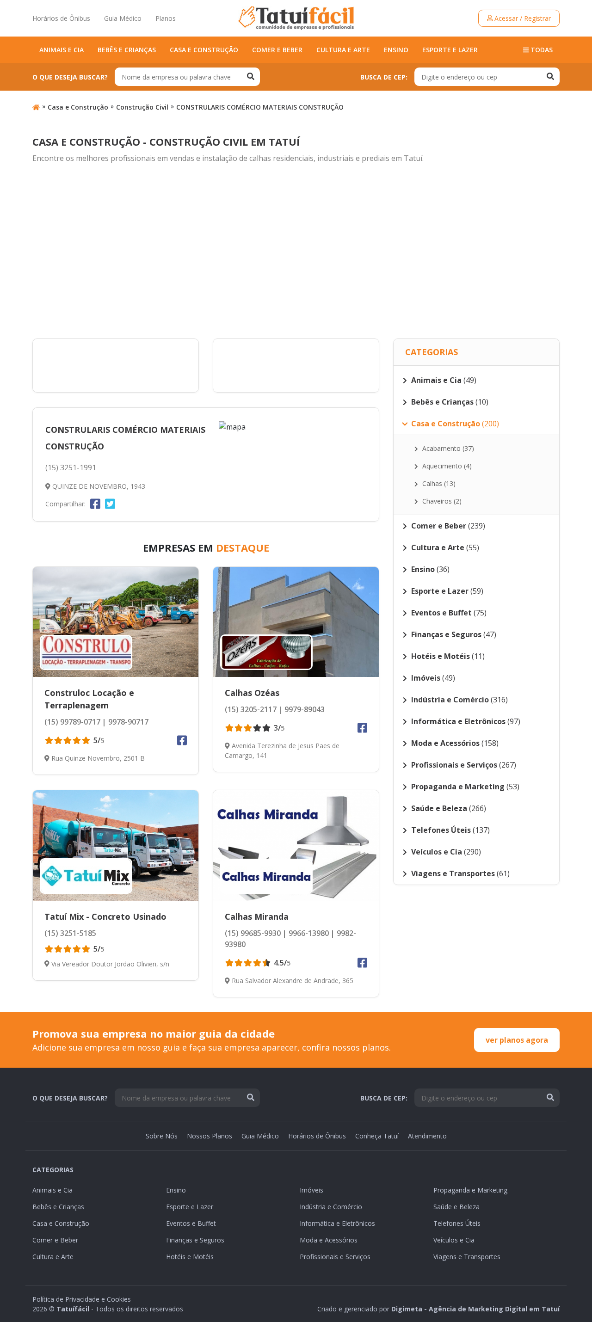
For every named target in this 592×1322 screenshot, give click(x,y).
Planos (165, 18)
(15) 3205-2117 (251, 709)
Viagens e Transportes (466, 1256)
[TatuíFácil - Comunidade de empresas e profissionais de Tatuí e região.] (296, 18)
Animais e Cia (61, 49)
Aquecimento (446, 465)
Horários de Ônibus (61, 18)
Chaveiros (441, 501)
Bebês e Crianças (127, 49)
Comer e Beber (277, 49)
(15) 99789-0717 (72, 722)
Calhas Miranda (257, 916)
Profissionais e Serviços (335, 1256)
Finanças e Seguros (195, 1240)
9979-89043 (304, 709)
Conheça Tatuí (377, 1135)
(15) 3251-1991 (70, 467)
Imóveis (311, 1190)
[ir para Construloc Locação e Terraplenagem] (115, 622)
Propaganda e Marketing (470, 1190)
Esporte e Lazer (450, 49)
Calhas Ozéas (252, 692)
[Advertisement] (296, 251)
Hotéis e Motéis (190, 1256)
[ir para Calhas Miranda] (296, 845)
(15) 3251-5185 (70, 933)
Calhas (438, 483)
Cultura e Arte (343, 49)
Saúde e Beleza (456, 1206)
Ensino (396, 49)
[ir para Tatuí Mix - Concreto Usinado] (115, 845)
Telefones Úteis (457, 1223)
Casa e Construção (204, 49)
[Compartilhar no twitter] (110, 503)
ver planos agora (517, 1040)
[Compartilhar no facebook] (95, 503)
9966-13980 (308, 933)
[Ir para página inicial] (36, 107)
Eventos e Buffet (191, 1223)
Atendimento (427, 1135)
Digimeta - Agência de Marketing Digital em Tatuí (475, 1308)
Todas (541, 49)
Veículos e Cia (454, 1240)
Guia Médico (123, 18)
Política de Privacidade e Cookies (81, 1299)
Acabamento (447, 448)
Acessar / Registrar (522, 18)
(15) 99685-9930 (253, 933)
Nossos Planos (209, 1135)
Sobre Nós (162, 1135)
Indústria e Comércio (331, 1206)
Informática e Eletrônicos (337, 1223)
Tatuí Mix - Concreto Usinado (105, 916)
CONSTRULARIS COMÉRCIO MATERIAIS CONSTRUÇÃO (260, 107)
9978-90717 (127, 722)
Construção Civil (142, 107)
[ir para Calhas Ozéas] (296, 622)
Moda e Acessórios (329, 1240)
